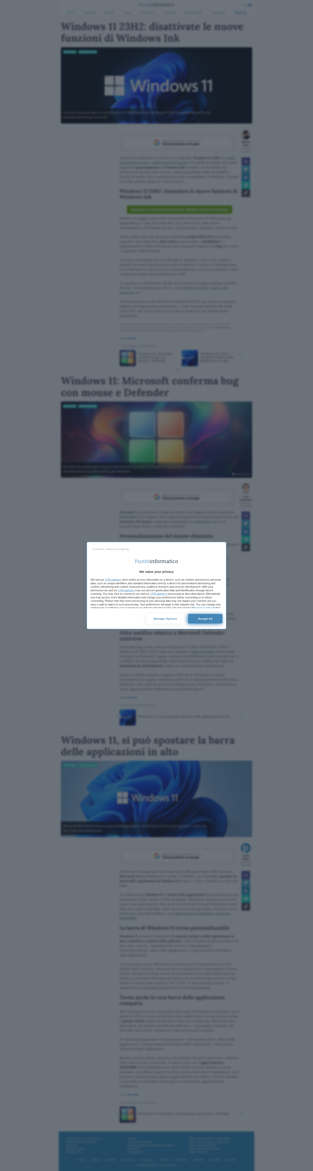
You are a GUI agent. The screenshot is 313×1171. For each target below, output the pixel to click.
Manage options (165, 618)
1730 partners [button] (113, 579)
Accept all (205, 618)
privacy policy (204, 607)
